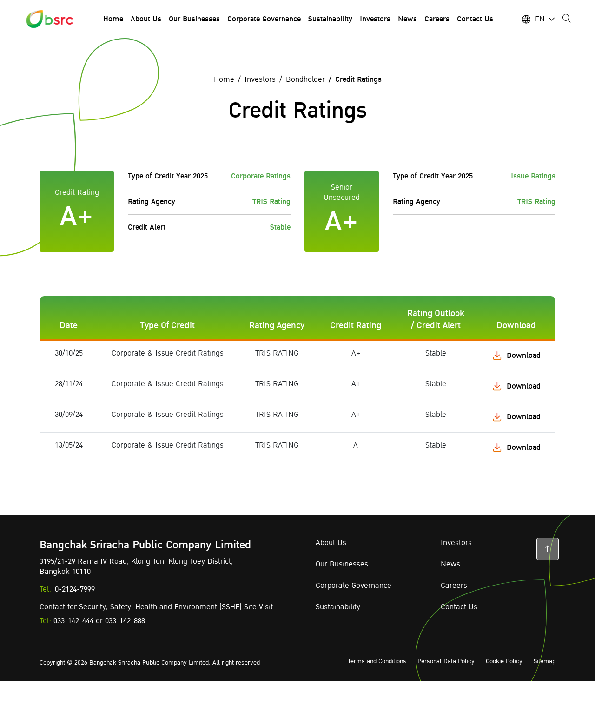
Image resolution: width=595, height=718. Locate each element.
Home (224, 79)
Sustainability (338, 607)
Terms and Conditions (377, 661)
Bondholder (305, 79)
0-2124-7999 (75, 589)
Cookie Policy (504, 661)
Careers (454, 586)
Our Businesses (342, 564)
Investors (260, 79)
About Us (331, 543)
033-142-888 (125, 621)
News (450, 564)
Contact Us (459, 607)
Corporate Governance (353, 586)
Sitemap (544, 661)
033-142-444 (73, 621)
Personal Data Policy (446, 661)
